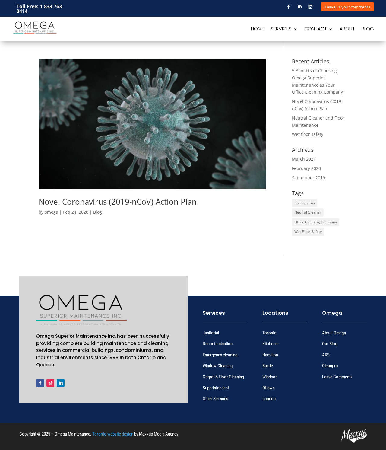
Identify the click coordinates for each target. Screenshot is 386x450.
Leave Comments (337, 377)
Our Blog (329, 343)
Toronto (269, 333)
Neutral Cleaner (307, 212)
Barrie (267, 366)
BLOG (368, 29)
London (269, 398)
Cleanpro (330, 366)
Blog (97, 212)
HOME (257, 29)
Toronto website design (112, 434)
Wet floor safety (307, 134)
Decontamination (218, 343)
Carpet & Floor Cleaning (223, 377)
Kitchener (270, 343)
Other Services (215, 398)
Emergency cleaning (220, 355)
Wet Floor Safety (308, 231)
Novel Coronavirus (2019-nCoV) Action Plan (118, 201)
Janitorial (211, 333)
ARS (326, 355)
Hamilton (270, 355)
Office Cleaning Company (315, 222)
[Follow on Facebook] (288, 6)
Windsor (269, 377)
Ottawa (268, 388)
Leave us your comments (347, 7)
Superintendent (216, 388)
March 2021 (304, 159)
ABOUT (347, 29)
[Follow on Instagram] (310, 6)
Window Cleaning (218, 366)
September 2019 (308, 177)
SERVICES (281, 29)
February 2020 (306, 168)
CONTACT (315, 29)
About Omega (334, 333)
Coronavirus (304, 203)
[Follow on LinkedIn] (299, 6)
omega (51, 212)
